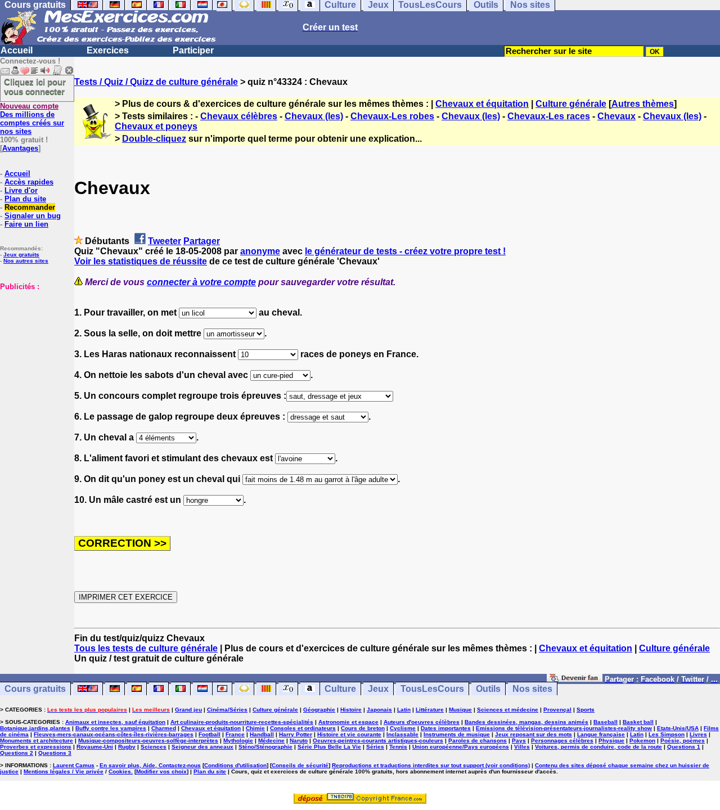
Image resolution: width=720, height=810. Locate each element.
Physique (611, 740)
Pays (519, 740)
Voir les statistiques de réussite (140, 261)
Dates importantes (446, 728)
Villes (522, 747)
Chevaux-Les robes (392, 116)
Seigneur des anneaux (202, 747)
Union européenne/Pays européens (460, 747)
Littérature (430, 709)
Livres (698, 734)
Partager (201, 241)
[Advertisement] (34, 347)
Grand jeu (188, 709)
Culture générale (571, 104)
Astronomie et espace (348, 722)
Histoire (351, 709)
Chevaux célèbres (238, 116)
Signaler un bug (32, 216)
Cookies (120, 771)
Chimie (255, 728)
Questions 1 (683, 747)
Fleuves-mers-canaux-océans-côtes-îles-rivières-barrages (114, 734)
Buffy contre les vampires (110, 728)
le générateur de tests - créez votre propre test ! (405, 251)
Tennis (398, 747)
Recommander (29, 207)
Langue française (601, 734)
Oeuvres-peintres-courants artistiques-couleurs (378, 740)
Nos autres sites (25, 261)
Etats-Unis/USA (678, 728)
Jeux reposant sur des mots (533, 734)
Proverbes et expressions (35, 747)
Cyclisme (403, 728)
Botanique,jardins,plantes (35, 728)
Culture (340, 689)
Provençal (557, 709)
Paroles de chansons (477, 740)
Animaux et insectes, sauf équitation (115, 722)
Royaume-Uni (94, 747)
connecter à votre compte (201, 282)
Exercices (108, 50)
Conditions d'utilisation (235, 765)
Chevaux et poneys (156, 126)
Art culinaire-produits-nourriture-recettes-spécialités (241, 722)
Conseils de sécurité (300, 765)
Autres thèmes (642, 104)
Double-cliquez (154, 138)
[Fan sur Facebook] (574, 678)
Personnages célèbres (562, 740)
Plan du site (25, 199)
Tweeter (164, 241)
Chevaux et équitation (482, 104)
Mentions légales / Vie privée (64, 771)
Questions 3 (54, 753)
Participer (193, 50)
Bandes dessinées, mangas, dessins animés (526, 722)
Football (209, 734)
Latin (404, 709)
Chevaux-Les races (548, 116)
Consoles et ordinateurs (303, 728)
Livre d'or (21, 190)
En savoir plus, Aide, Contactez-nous (150, 765)
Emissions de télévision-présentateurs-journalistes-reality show (564, 728)
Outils (488, 689)
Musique (460, 709)
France (235, 734)
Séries (375, 747)
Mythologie (238, 740)
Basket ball (638, 722)
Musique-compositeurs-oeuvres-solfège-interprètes (148, 740)
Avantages (20, 148)
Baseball (605, 722)
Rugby (127, 747)
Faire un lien (26, 224)
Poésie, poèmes (682, 740)
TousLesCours (432, 689)
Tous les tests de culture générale (146, 648)
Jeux (378, 689)
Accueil (17, 50)
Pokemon (642, 740)
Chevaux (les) (314, 116)
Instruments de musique (457, 734)
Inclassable (402, 734)
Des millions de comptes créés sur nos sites (32, 119)
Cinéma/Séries (227, 709)
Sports (586, 709)
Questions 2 (16, 753)
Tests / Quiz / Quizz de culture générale (156, 82)
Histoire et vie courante (349, 734)
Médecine (271, 740)
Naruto (299, 740)
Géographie (319, 709)
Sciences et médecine (507, 709)
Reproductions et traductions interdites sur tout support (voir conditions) (431, 765)
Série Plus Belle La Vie (329, 747)
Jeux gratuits (21, 254)
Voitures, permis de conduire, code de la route (598, 747)
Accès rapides (28, 182)
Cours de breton (363, 728)
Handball (262, 734)
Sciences (153, 747)
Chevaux (616, 116)
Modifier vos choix (161, 771)
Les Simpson (667, 734)
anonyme (260, 251)
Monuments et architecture (36, 740)
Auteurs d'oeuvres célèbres (422, 722)
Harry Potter (295, 734)
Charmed (163, 728)
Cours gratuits (35, 689)
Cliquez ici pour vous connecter (35, 86)
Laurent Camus (73, 765)
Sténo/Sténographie (265, 747)
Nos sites (532, 689)
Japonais (379, 709)
